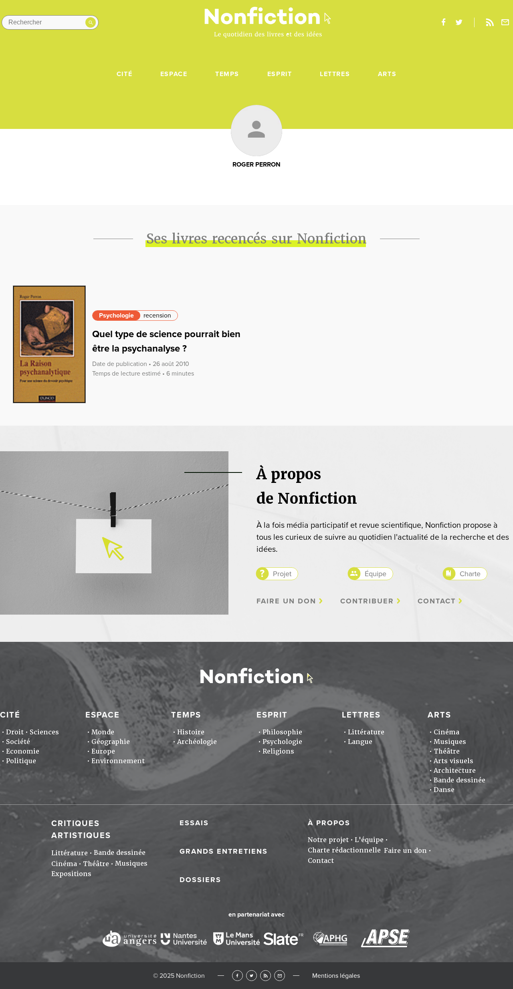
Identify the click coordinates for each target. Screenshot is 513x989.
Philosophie (282, 732)
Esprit (279, 74)
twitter (459, 22)
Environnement (118, 761)
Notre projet (328, 840)
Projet (282, 573)
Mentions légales (336, 976)
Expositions (71, 874)
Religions (278, 751)
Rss (489, 22)
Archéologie (197, 742)
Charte (470, 573)
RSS (265, 975)
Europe (103, 751)
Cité (124, 74)
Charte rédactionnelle (344, 850)
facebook (443, 22)
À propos (329, 822)
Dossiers (200, 879)
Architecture (455, 770)
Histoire (190, 732)
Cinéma (446, 732)
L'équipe (369, 840)
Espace (174, 74)
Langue (360, 742)
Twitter (251, 975)
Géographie (110, 742)
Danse (444, 790)
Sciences (44, 732)
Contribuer (367, 601)
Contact (437, 601)
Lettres (335, 74)
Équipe (375, 573)
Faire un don (286, 601)
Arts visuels (453, 761)
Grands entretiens (224, 851)
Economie (22, 751)
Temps (227, 74)
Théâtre (447, 751)
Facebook (237, 975)
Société (18, 742)
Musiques (450, 742)
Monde (102, 732)
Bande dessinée (459, 780)
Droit (15, 732)
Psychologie (116, 316)
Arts (387, 74)
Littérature (366, 732)
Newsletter (505, 22)
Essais (194, 822)
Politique (21, 761)
